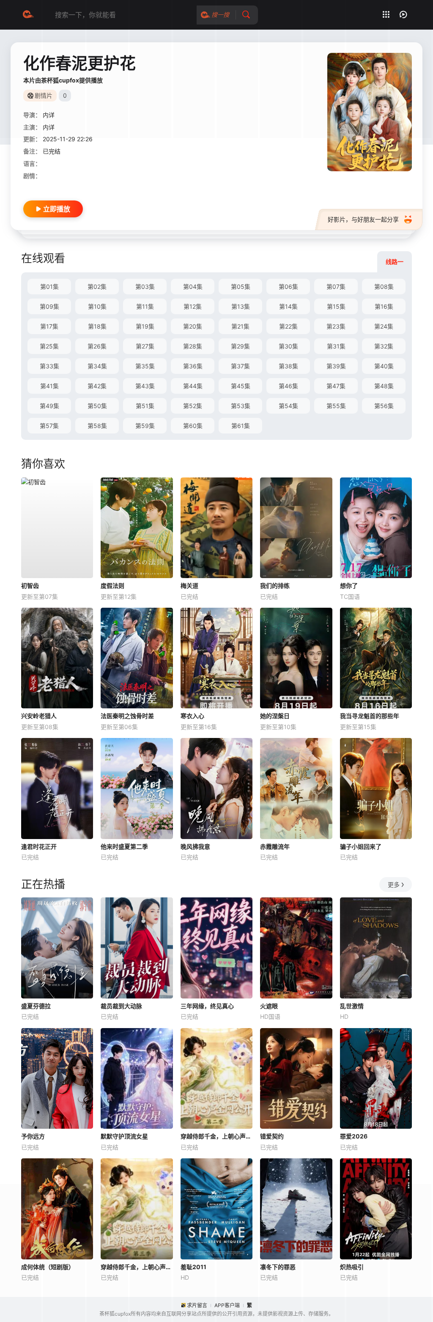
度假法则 (112, 585)
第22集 (288, 326)
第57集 (49, 425)
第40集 (384, 366)
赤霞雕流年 (275, 846)
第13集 (240, 306)
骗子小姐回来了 (360, 846)
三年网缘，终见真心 (207, 1005)
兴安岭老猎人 (39, 715)
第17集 (49, 326)
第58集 (97, 425)
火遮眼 (269, 1005)
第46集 (288, 385)
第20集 (192, 326)
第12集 (193, 306)
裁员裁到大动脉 (121, 1005)
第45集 (240, 385)
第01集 (49, 286)
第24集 (383, 326)
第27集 (145, 346)
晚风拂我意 (195, 846)
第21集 (240, 326)
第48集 (384, 385)
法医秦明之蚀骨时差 (127, 715)
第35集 (145, 366)
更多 (394, 884)
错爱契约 (272, 1136)
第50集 (97, 405)
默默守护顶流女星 (124, 1136)
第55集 (336, 405)
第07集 (335, 286)
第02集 (97, 286)
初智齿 (30, 585)
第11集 (145, 306)
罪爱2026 (353, 1136)
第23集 (335, 326)
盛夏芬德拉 (36, 1005)
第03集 (145, 286)
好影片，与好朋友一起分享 (363, 219)
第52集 (192, 405)
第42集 (97, 385)
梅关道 (189, 585)
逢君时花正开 (39, 846)
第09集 (49, 306)
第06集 (288, 286)
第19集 (145, 326)
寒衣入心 (192, 715)
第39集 (336, 366)
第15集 (336, 306)
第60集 (193, 425)
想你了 (349, 585)
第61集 (240, 425)
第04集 (193, 286)
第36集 (193, 366)
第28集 (192, 346)
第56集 (384, 405)
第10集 (97, 306)
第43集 (145, 385)
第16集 (384, 306)
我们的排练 (275, 585)
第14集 (288, 306)
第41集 (49, 385)
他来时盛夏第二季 (124, 846)
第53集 (240, 405)
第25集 (49, 346)
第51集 (145, 405)
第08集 (384, 286)
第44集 (193, 385)
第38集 (288, 366)
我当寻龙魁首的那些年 (369, 715)
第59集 (145, 425)
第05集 (240, 286)
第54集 (288, 405)
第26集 (97, 346)
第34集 (97, 366)
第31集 (336, 346)
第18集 (97, 326)
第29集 (240, 346)
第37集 (240, 366)
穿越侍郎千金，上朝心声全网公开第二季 (216, 1136)
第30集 (288, 346)
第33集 (49, 366)
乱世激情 (352, 1005)
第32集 (383, 346)
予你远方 (33, 1136)
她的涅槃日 (275, 715)
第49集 (49, 405)
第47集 (335, 385)
